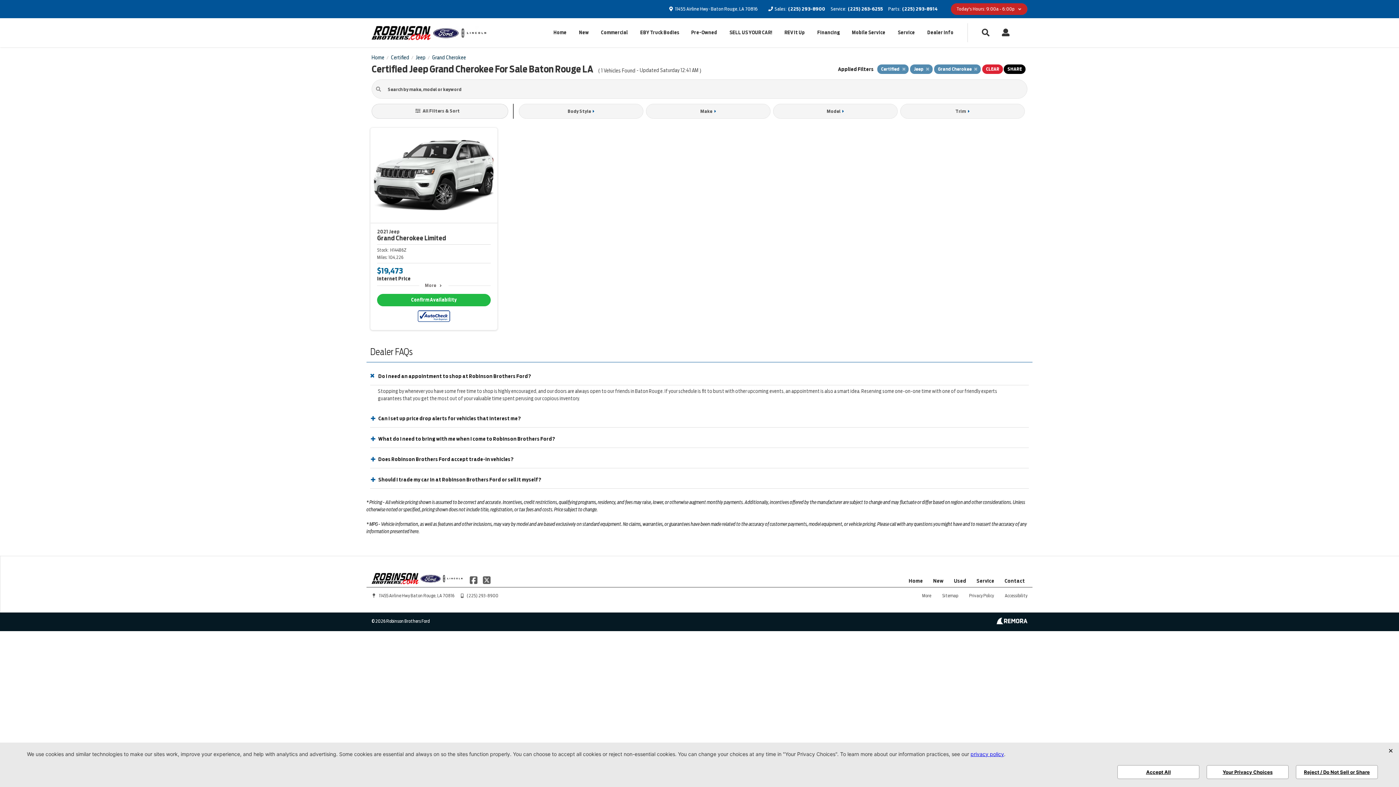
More (430, 285)
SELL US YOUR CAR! (750, 32)
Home (560, 32)
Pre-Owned (704, 32)
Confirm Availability (433, 300)
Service (906, 32)
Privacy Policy (981, 595)
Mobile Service (868, 32)
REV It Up (794, 32)
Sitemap (950, 595)
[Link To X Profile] (486, 579)
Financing (828, 32)
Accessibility (1016, 595)
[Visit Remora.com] (1011, 622)
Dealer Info (940, 32)
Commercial (614, 32)
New (584, 32)
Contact (1014, 581)
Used (960, 581)
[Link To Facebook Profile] (474, 579)
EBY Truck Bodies (659, 32)
